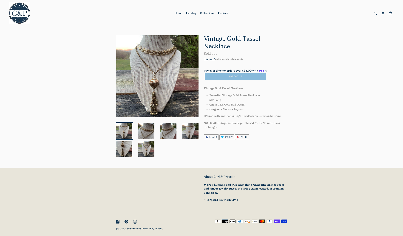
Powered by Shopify (152, 228)
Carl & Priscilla (133, 228)
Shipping (209, 58)
